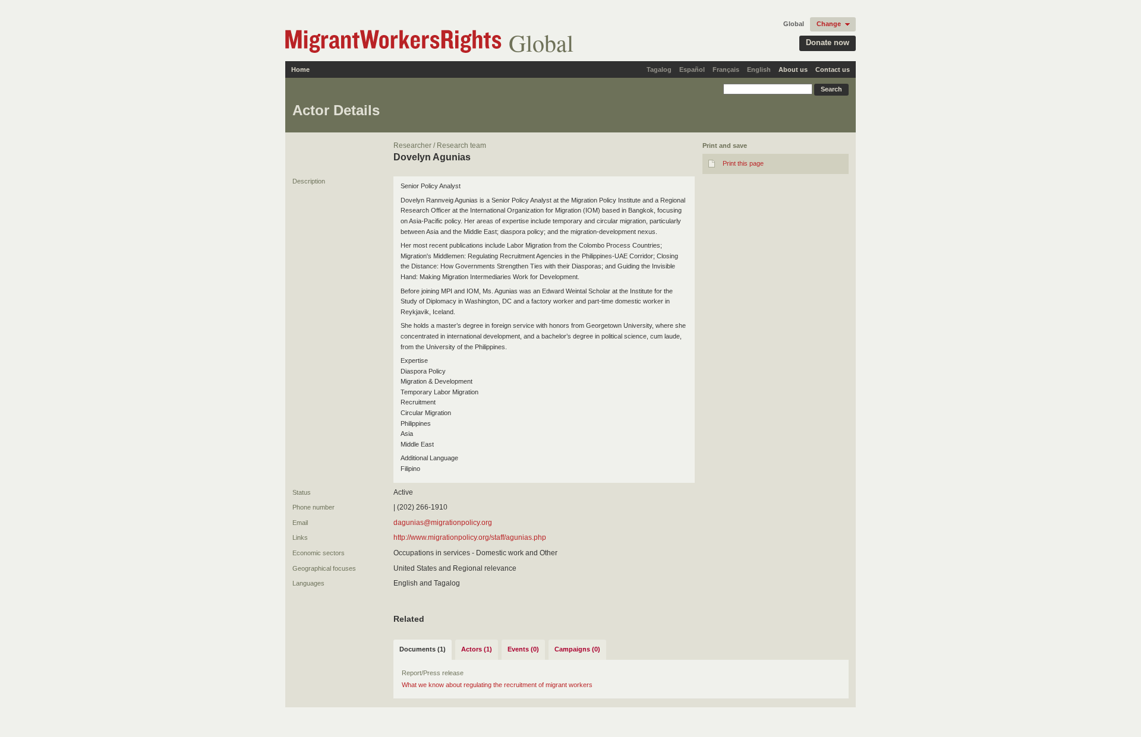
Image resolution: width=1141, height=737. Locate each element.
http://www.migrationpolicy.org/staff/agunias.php (469, 537)
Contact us (832, 69)
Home (300, 69)
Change (829, 23)
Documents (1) (422, 649)
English (759, 69)
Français (726, 69)
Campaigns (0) (577, 649)
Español (692, 69)
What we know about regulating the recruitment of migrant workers (497, 684)
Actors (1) (476, 649)
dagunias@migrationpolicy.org (442, 522)
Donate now (827, 42)
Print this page (743, 163)
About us (793, 69)
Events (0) (523, 649)
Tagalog (659, 69)
